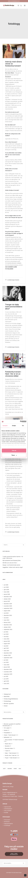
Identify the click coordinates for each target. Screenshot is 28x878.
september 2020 (8, 657)
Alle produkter (7, 810)
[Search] (14, 544)
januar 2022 (7, 641)
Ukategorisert (7, 694)
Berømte (7, 746)
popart (15, 768)
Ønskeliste (7, 821)
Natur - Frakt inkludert (10, 753)
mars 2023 (6, 620)
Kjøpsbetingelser (8, 823)
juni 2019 (6, 678)
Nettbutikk (6, 737)
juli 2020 (6, 660)
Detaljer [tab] (14, 425)
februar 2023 (7, 622)
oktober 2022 (7, 627)
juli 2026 (6, 585)
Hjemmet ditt (7, 806)
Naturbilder (7, 696)
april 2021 (6, 648)
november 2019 (8, 671)
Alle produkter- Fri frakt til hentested (14, 739)
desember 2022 (8, 624)
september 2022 (8, 629)
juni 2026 (6, 587)
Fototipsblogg (7, 701)
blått (4, 768)
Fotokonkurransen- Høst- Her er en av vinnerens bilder (13, 374)
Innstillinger (7, 825)
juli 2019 (6, 676)
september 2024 (8, 608)
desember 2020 (8, 653)
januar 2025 (7, 601)
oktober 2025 (7, 599)
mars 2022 (6, 639)
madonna (10, 768)
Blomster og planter (9, 703)
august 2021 (7, 643)
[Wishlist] (17, 5)
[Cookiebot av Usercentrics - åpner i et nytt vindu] (20, 421)
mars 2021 (6, 650)
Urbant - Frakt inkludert (10, 735)
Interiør (6, 706)
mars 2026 (6, 592)
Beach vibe (8, 743)
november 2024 (8, 606)
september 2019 (8, 674)
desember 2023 (8, 615)
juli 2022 (6, 632)
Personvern (7, 819)
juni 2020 (6, 662)
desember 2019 (8, 669)
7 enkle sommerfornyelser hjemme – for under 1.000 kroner (13, 557)
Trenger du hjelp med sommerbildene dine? (13, 307)
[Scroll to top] (25, 875)
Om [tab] (23, 425)
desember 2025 (8, 596)
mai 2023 (6, 617)
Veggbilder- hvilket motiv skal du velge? (13, 567)
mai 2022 (6, 636)
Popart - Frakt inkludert (11, 757)
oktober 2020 (7, 655)
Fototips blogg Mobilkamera (11, 699)
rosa (20, 768)
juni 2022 (6, 634)
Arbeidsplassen (8, 808)
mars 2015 (6, 683)
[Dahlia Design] (8, 5)
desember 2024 (8, 603)
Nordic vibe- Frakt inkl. (11, 755)
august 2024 (7, 610)
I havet (6, 750)
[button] (24, 5)
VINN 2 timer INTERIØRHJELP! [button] (14, 854)
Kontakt (6, 812)
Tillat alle (14, 450)
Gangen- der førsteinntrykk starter (11, 565)
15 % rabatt (6, 728)
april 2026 (6, 589)
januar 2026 (7, 594)
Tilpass (13, 455)
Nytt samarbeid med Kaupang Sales (12, 560)
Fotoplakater (7, 732)
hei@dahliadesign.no (12, 792)
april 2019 (6, 681)
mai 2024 (6, 613)
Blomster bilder (9, 748)
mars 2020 (6, 664)
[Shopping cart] (20, 5)
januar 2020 (7, 667)
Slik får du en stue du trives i (10, 562)
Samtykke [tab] (5, 425)
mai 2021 (6, 646)
